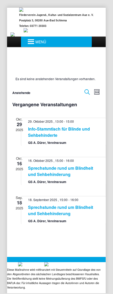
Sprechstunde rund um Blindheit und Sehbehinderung (60, 171)
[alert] (56, 79)
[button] (40, 42)
